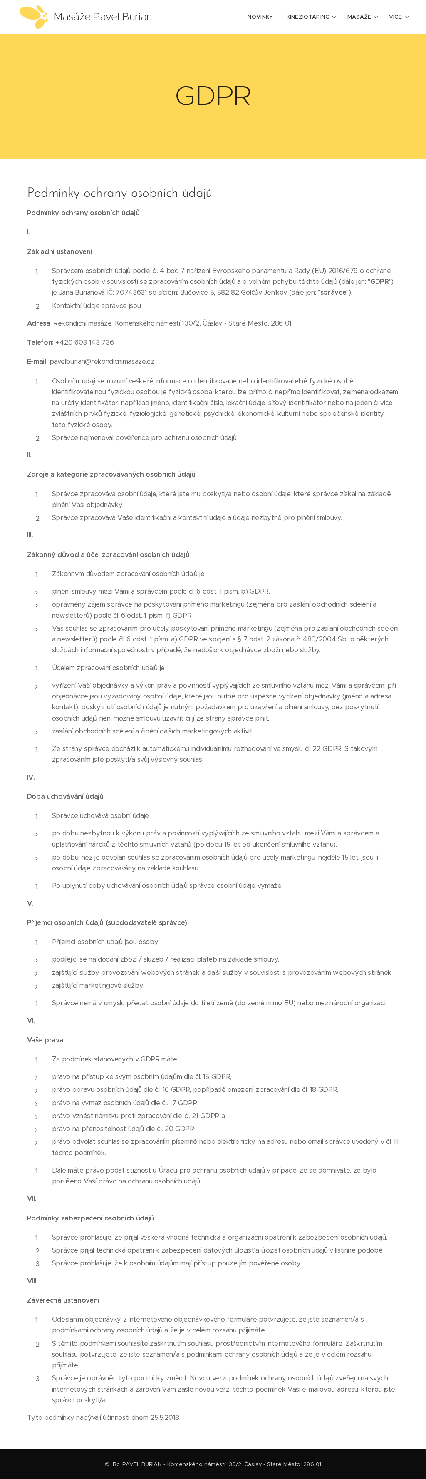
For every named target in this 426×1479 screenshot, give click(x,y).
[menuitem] (262, 17)
